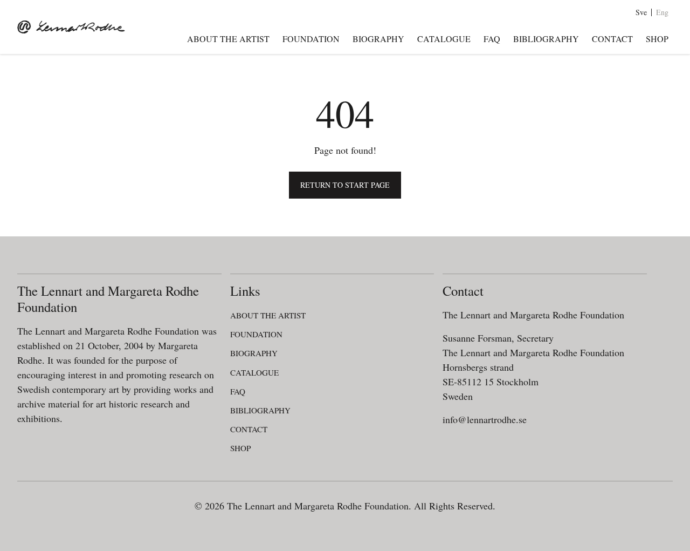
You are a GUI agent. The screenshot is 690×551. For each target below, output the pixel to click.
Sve (641, 12)
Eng (662, 12)
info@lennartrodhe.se (485, 419)
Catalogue (444, 38)
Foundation (311, 38)
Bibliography (546, 38)
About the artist (228, 38)
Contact (612, 38)
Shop (657, 38)
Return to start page (345, 185)
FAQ (492, 38)
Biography (378, 38)
